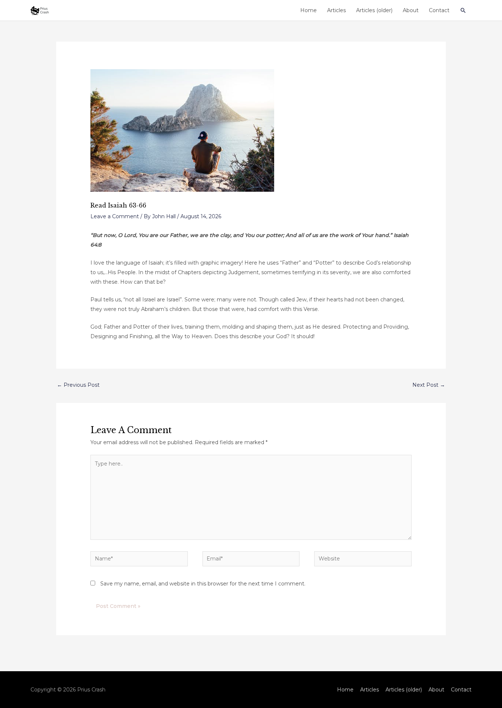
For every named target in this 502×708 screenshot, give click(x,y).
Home (308, 10)
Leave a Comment (114, 216)
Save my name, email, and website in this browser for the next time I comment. (202, 583)
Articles (336, 10)
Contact (439, 10)
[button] (463, 10)
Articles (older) (374, 10)
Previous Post (78, 385)
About (411, 10)
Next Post (428, 385)
